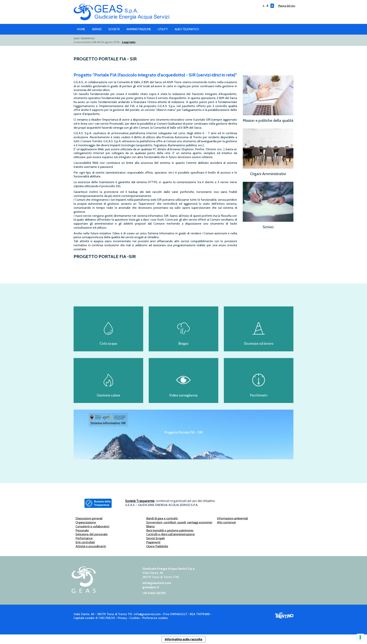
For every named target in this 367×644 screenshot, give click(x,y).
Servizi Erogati (155, 538)
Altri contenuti (226, 522)
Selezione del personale (92, 534)
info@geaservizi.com (156, 583)
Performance (84, 538)
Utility (163, 29)
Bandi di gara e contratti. (162, 518)
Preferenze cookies (155, 618)
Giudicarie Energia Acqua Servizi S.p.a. (183, 13)
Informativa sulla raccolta (183, 639)
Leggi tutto (129, 42)
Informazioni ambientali (232, 518)
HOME (81, 29)
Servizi (96, 29)
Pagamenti (153, 542)
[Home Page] (84, 592)
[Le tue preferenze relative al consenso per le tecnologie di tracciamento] (360, 637)
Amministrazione (139, 29)
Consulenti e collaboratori (92, 526)
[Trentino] (284, 617)
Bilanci (150, 526)
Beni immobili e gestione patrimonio (169, 530)
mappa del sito (286, 5)
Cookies (134, 618)
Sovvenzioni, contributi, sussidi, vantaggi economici (179, 522)
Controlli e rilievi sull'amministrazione (170, 534)
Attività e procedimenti (91, 546)
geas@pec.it (150, 587)
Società (114, 29)
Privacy (122, 618)
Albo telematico (187, 29)
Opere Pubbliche (157, 546)
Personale (82, 530)
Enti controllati (85, 542)
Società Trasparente (139, 501)
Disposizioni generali (89, 518)
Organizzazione (86, 522)
